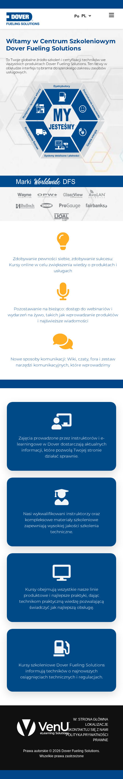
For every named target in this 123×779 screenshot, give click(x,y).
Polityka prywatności (87, 735)
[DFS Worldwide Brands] (61, 199)
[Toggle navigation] (111, 15)
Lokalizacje (96, 725)
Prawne (100, 740)
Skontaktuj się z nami (87, 730)
